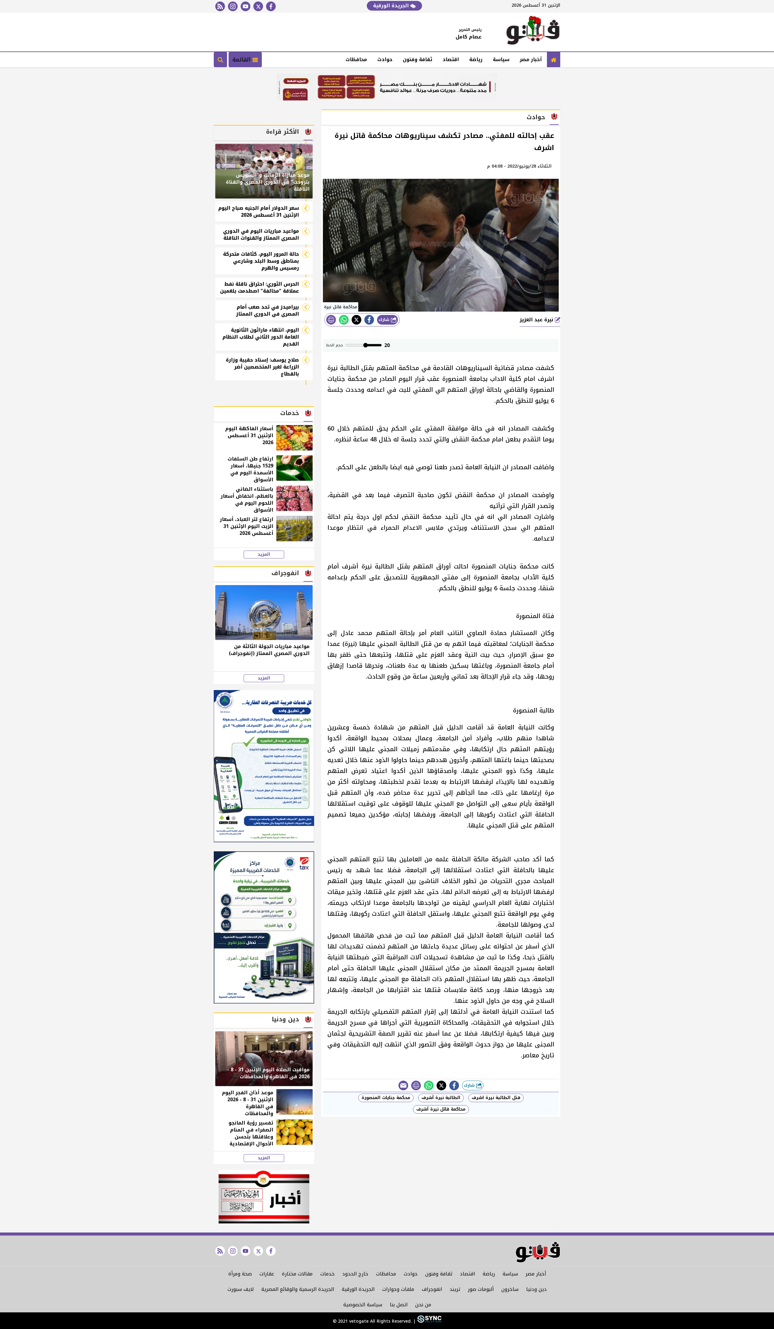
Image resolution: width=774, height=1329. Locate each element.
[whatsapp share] (344, 320)
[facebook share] (369, 320)
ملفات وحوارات (398, 1289)
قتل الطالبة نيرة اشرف (496, 1098)
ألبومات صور (481, 1289)
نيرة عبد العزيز (537, 319)
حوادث (384, 59)
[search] (220, 59)
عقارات (266, 1273)
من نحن (423, 1304)
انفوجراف (432, 1289)
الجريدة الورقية (391, 5)
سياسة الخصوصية (362, 1304)
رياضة (476, 59)
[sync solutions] (428, 1321)
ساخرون (510, 1289)
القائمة (242, 59)
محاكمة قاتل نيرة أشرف (441, 1109)
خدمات (327, 1273)
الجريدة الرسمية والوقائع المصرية (297, 1289)
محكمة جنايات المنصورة (386, 1098)
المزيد (264, 554)
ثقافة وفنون (417, 59)
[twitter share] (356, 320)
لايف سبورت (240, 1289)
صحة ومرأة (240, 1273)
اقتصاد (451, 59)
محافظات (356, 59)
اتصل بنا (399, 1304)
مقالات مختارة (297, 1273)
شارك (385, 319)
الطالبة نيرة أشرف (440, 1098)
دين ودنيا (536, 1289)
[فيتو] (533, 32)
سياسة (501, 59)
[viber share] (403, 1085)
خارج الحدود (355, 1273)
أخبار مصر (531, 59)
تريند (455, 1289)
